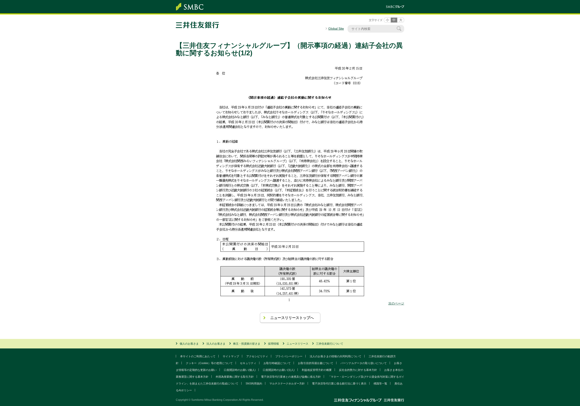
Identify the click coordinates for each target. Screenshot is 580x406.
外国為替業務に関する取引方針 (235, 376)
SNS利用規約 (254, 383)
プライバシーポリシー (288, 356)
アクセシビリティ (257, 356)
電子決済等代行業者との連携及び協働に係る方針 (291, 376)
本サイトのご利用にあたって (197, 356)
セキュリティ (248, 363)
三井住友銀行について (329, 343)
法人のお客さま (215, 343)
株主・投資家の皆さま (246, 343)
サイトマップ (231, 356)
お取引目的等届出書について (315, 363)
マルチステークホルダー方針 (287, 383)
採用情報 (273, 343)
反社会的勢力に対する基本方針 (358, 370)
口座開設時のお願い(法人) (279, 370)
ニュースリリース (297, 343)
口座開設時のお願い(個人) (240, 370)
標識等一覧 (380, 383)
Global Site (336, 28)
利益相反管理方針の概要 (317, 370)
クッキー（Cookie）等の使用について (209, 363)
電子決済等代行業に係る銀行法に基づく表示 (339, 383)
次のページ (396, 303)
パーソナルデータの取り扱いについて (364, 363)
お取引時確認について (277, 363)
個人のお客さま (189, 343)
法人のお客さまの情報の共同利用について (335, 356)
